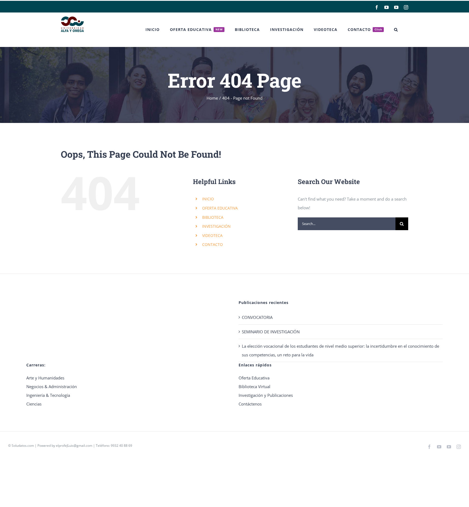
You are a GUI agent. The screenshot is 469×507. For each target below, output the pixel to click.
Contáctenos (250, 404)
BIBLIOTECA (212, 217)
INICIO (208, 198)
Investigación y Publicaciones (266, 395)
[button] (396, 29)
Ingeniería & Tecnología (48, 395)
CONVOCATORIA (257, 317)
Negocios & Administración (51, 386)
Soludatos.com (23, 445)
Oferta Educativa (254, 378)
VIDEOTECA (212, 235)
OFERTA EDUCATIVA (220, 208)
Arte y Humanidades (45, 378)
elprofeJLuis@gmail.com (74, 445)
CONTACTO (212, 244)
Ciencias (34, 404)
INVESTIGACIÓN (216, 226)
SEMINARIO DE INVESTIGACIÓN (271, 331)
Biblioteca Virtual (254, 386)
